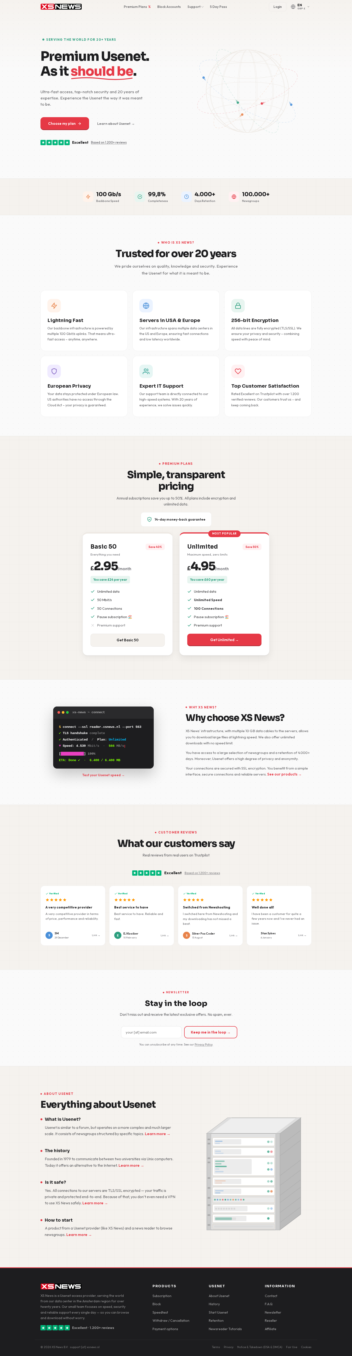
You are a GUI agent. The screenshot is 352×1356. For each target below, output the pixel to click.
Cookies (306, 1347)
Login (277, 7)
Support (193, 7)
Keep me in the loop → (211, 1032)
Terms (216, 1347)
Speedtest (160, 1312)
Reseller (271, 1320)
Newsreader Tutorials (225, 1329)
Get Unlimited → (224, 640)
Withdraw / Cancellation (171, 1320)
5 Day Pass (218, 7)
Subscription (162, 1296)
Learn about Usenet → (116, 123)
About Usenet (219, 1296)
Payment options (165, 1329)
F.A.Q (269, 1304)
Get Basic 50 (128, 640)
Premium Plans (137, 7)
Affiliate (270, 1329)
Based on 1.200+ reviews (109, 142)
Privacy (228, 1347)
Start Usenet (218, 1312)
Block (157, 1304)
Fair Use (291, 1347)
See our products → (284, 774)
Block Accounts (169, 7)
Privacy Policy (203, 1044)
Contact (271, 1296)
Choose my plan (62, 123)
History (214, 1304)
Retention (216, 1320)
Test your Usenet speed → (103, 775)
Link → (96, 935)
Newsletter (273, 1312)
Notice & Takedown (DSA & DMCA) (259, 1347)
